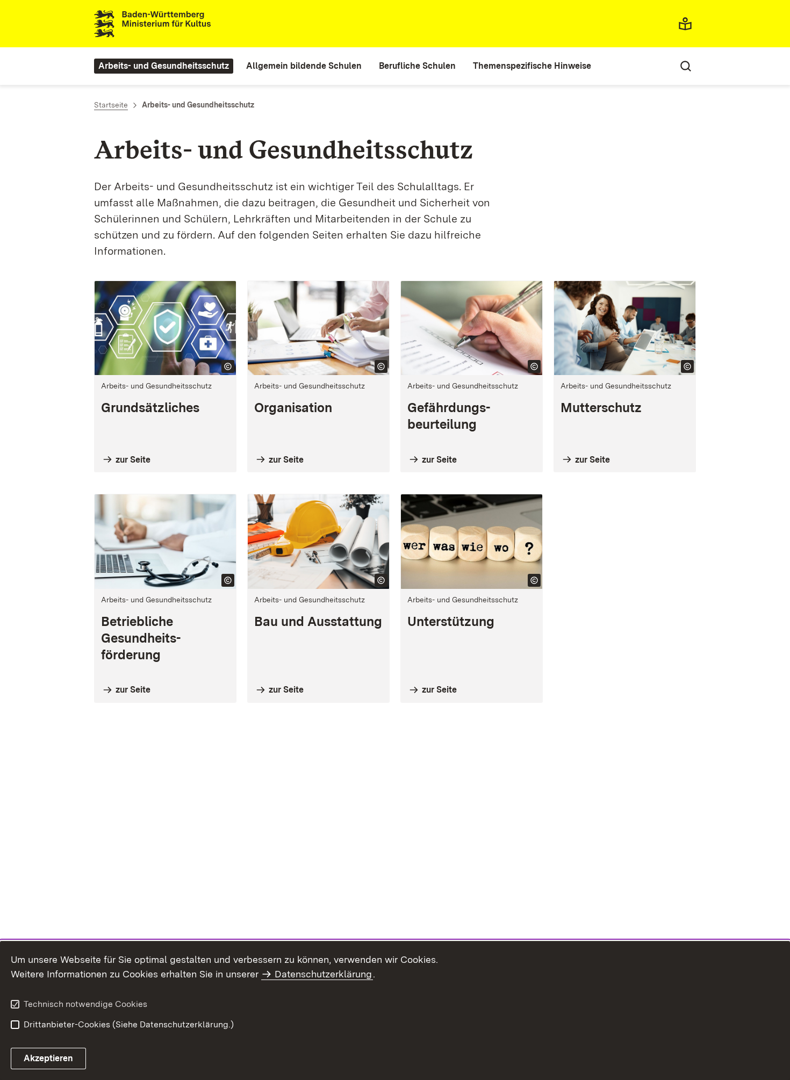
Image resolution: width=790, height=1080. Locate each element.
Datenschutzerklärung (323, 974)
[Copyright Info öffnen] (227, 366)
